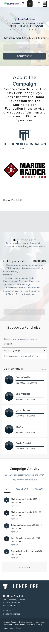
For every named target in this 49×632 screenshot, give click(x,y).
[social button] (30, 3)
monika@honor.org (11, 614)
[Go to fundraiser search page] (23, 4)
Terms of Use (9, 624)
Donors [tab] (39, 489)
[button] (24, 47)
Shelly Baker (23, 393)
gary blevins (23, 410)
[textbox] (24, 356)
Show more (23, 567)
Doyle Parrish (23, 443)
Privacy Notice (39, 622)
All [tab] (7, 489)
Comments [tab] (22, 489)
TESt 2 (20, 426)
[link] (24, 56)
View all (44, 369)
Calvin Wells (23, 377)
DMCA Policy (37, 624)
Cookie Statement (23, 624)
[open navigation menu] (45, 4)
